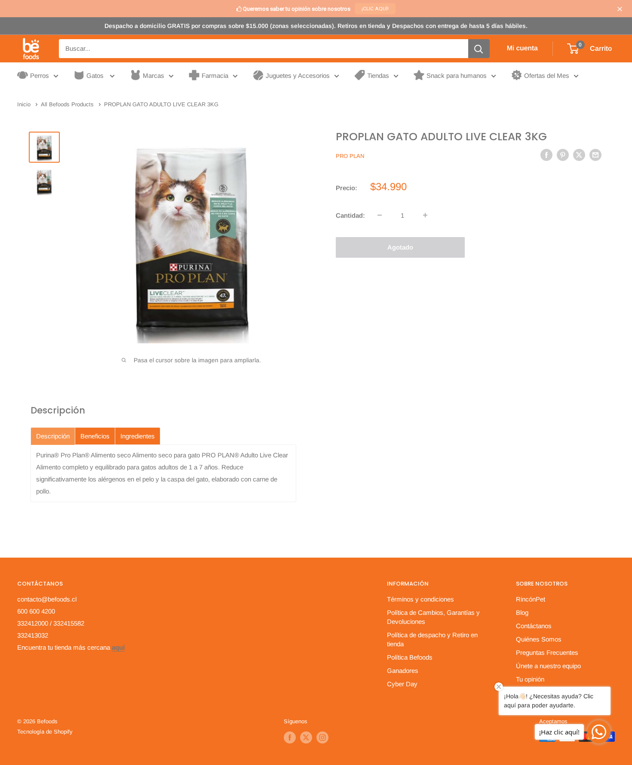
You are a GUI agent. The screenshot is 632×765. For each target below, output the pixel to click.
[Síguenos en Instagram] (322, 737)
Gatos (95, 75)
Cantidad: (350, 215)
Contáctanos (534, 625)
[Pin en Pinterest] (563, 154)
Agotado (400, 246)
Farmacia (215, 75)
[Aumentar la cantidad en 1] (425, 215)
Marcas (153, 75)
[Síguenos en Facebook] (290, 737)
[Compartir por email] (595, 154)
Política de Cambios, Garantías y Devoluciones (433, 617)
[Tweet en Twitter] (579, 154)
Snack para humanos (456, 75)
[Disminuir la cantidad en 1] (380, 215)
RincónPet (530, 599)
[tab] (53, 436)
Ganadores (402, 670)
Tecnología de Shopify (45, 731)
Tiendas (378, 75)
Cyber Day (402, 684)
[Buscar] (479, 48)
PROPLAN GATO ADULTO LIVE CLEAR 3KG (441, 136)
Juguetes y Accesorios (298, 75)
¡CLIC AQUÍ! (375, 9)
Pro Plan (350, 155)
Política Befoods (410, 657)
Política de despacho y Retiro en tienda (432, 639)
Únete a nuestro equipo (548, 665)
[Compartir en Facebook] (546, 154)
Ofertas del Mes (546, 75)
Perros (39, 75)
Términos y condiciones (420, 599)
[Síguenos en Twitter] (306, 737)
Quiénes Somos (538, 639)
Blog (522, 612)
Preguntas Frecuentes (547, 652)
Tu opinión (530, 679)
